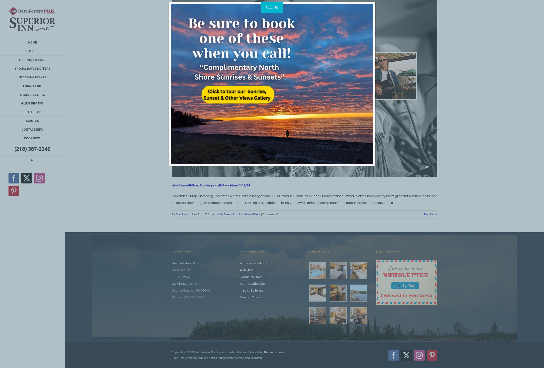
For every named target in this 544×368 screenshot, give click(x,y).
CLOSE (272, 7)
